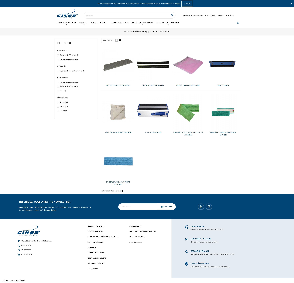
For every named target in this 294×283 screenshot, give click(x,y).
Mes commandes (137, 236)
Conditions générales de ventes (103, 236)
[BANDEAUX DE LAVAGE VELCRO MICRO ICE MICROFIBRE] (188, 112)
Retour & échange (200, 251)
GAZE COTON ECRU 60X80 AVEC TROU (118, 132)
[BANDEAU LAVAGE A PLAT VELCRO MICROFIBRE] (118, 161)
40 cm (64, 102)
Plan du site (230, 15)
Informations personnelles (142, 231)
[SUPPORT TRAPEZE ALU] (153, 112)
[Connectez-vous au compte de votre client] (238, 22)
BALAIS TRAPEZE (223, 85)
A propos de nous (96, 226)
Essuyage (83, 22)
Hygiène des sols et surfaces (72, 71)
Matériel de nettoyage (142, 22)
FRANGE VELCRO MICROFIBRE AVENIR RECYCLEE (223, 133)
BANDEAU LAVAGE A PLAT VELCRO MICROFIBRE (118, 183)
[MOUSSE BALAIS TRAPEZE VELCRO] (118, 65)
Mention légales (95, 242)
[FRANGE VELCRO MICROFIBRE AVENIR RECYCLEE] (223, 112)
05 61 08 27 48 (197, 226)
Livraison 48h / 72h (201, 239)
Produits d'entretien (66, 22)
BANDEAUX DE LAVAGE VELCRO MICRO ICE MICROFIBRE (188, 133)
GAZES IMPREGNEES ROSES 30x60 (188, 85)
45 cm (64, 106)
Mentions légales (210, 15)
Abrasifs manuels (119, 22)
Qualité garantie (200, 263)
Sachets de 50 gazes (69, 55)
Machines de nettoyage (168, 22)
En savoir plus (175, 3)
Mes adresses (135, 242)
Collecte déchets (99, 22)
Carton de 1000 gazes (69, 59)
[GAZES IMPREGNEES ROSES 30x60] (188, 65)
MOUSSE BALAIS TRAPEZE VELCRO (118, 85)
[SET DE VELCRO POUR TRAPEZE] (153, 65)
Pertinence (107, 40)
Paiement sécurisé (96, 252)
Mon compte (135, 226)
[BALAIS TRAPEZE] (223, 65)
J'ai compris (187, 4)
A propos (221, 15)
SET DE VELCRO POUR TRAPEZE (153, 85)
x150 (63, 91)
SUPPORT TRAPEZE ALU (153, 132)
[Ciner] (67, 14)
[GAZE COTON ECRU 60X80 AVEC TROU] (118, 112)
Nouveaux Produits (97, 258)
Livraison (92, 247)
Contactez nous (95, 231)
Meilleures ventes (96, 263)
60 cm (63, 111)
